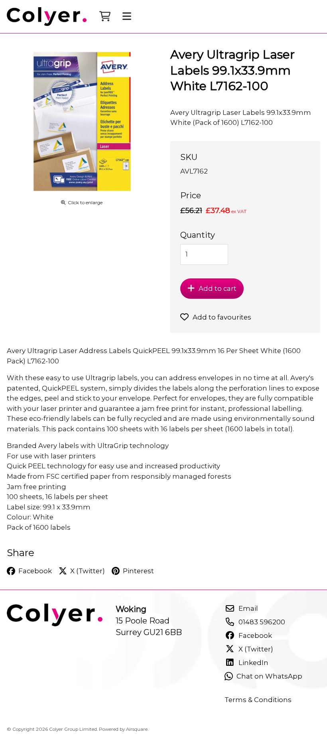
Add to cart (217, 288)
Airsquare (137, 729)
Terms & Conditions (258, 700)
